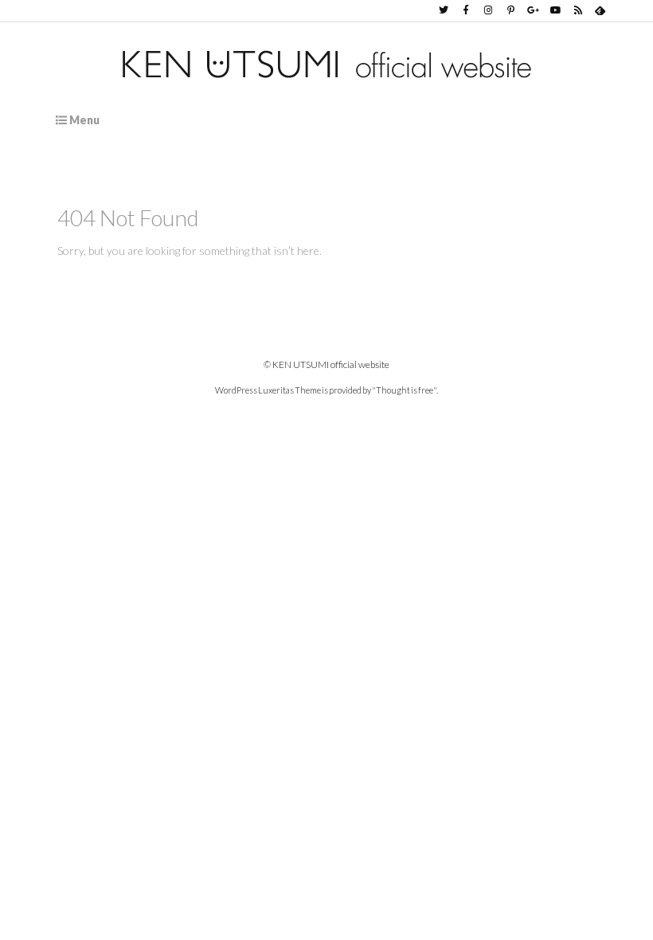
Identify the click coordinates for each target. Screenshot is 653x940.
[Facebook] (466, 10)
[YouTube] (556, 10)
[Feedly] (600, 10)
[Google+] (533, 10)
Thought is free (404, 390)
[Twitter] (443, 10)
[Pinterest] (510, 10)
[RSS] (578, 10)
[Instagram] (488, 10)
